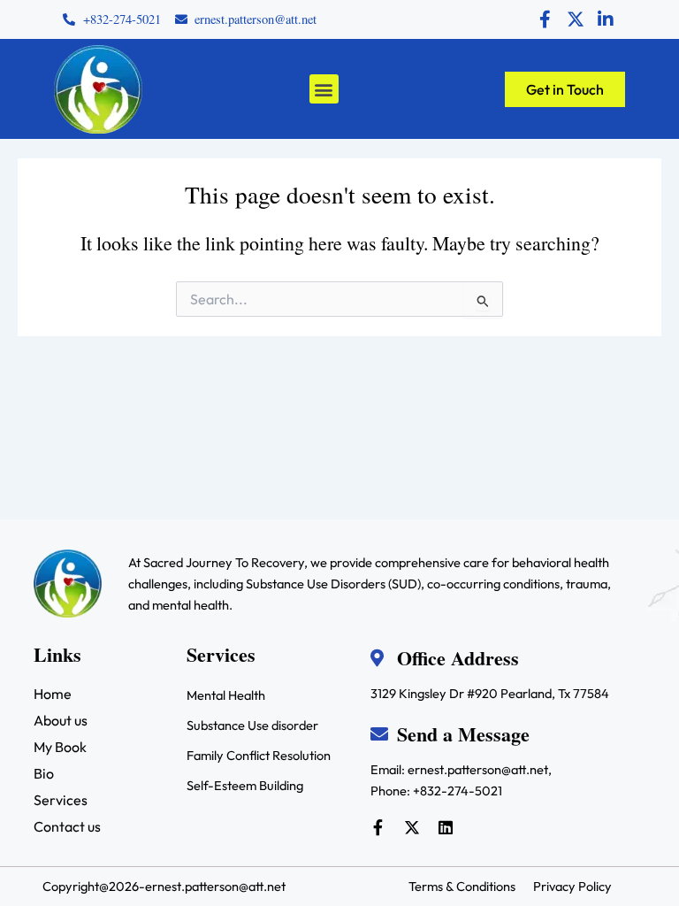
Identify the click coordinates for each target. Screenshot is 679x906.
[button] (324, 89)
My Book (60, 747)
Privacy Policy (572, 886)
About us (61, 720)
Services (61, 800)
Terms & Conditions (461, 886)
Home (53, 694)
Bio (44, 773)
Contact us (67, 826)
